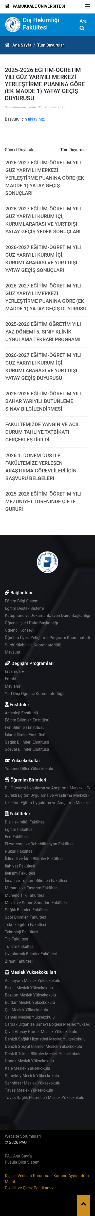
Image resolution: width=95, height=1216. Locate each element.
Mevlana (12, 686)
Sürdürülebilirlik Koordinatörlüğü (34, 645)
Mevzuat (12, 652)
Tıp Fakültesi (16, 939)
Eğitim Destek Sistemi (24, 608)
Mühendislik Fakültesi (24, 895)
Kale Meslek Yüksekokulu (27, 1068)
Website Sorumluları (23, 1136)
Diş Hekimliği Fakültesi (41, 24)
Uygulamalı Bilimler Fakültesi (31, 953)
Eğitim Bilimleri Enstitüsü (27, 720)
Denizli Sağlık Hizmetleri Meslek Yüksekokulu (45, 1039)
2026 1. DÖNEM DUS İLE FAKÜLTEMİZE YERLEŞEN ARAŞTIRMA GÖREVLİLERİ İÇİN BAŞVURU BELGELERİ (41, 466)
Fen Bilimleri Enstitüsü (25, 727)
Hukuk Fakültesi (19, 851)
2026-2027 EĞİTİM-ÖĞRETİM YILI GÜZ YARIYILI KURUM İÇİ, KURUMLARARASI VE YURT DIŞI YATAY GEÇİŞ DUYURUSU (43, 366)
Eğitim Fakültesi (19, 829)
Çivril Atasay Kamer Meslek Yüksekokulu (41, 1031)
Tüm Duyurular (50, 45)
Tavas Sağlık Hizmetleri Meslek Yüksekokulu (44, 1097)
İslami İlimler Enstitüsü (25, 734)
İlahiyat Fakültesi (20, 866)
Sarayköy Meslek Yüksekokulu (32, 1075)
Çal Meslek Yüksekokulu (26, 1009)
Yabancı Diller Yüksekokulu (29, 768)
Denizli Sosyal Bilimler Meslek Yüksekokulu (43, 1046)
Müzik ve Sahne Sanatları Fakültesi (36, 902)
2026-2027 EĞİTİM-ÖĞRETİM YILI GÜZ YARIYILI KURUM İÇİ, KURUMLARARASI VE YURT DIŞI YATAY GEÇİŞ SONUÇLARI (43, 258)
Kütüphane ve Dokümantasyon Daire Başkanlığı (47, 615)
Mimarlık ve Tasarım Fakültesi (32, 888)
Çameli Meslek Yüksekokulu (30, 1017)
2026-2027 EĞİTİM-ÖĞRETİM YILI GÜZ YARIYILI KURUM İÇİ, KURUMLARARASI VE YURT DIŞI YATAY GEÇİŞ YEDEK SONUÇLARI (43, 220)
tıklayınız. (36, 119)
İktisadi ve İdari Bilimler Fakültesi (34, 858)
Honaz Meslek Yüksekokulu (29, 1061)
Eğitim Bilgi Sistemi (22, 601)
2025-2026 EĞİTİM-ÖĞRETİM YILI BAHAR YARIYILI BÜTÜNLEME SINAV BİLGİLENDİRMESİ (43, 401)
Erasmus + (14, 671)
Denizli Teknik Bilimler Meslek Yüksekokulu (43, 1053)
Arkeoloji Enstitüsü (21, 713)
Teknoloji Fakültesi (21, 932)
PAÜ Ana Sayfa (18, 1156)
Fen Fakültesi (17, 836)
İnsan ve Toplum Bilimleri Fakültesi (36, 880)
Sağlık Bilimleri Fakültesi (27, 909)
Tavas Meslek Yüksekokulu (29, 1090)
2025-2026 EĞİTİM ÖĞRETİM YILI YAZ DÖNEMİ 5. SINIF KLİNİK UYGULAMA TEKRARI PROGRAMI (43, 331)
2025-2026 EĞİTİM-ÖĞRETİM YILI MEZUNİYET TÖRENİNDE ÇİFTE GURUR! (43, 501)
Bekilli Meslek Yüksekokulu (29, 988)
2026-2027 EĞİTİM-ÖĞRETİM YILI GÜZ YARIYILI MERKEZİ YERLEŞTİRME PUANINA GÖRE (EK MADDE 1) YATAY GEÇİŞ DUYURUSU (45, 297)
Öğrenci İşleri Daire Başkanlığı (31, 622)
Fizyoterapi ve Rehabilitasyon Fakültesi (39, 844)
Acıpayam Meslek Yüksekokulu (32, 980)
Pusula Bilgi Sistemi (23, 1162)
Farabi (10, 678)
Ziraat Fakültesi (19, 961)
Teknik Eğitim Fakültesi (25, 924)
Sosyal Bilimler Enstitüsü (27, 749)
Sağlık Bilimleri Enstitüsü (27, 742)
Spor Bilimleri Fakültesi (25, 917)
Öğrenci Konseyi (19, 630)
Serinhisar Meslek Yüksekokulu (32, 1083)
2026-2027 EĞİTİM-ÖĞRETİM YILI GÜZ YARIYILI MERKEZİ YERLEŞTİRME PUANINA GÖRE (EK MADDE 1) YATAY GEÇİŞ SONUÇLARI (44, 178)
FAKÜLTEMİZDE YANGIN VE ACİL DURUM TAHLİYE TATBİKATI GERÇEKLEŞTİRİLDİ (42, 432)
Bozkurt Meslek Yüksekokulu (30, 995)
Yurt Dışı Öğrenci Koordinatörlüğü (35, 693)
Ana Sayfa (21, 45)
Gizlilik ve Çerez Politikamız (29, 1187)
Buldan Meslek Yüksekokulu (30, 1002)
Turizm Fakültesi (19, 946)
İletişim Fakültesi (20, 873)
